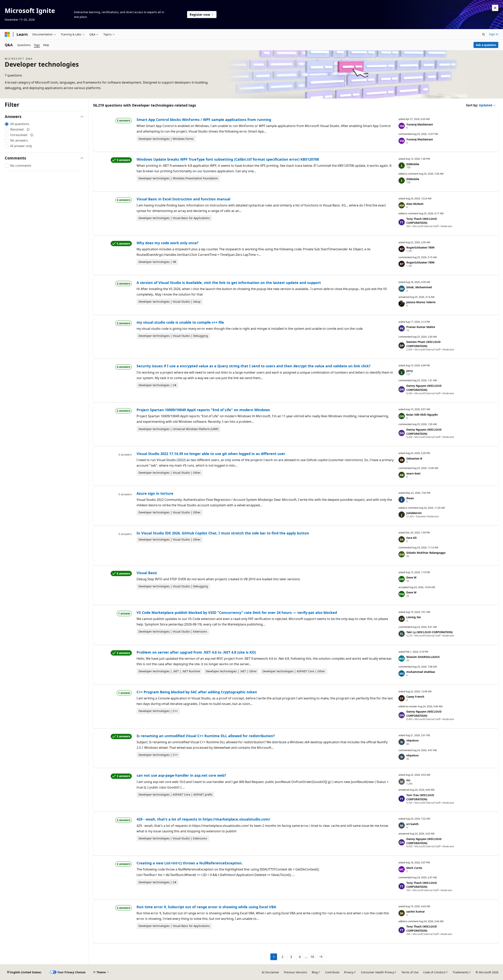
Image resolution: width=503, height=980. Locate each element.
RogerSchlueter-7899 (420, 247)
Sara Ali (411, 538)
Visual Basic (147, 572)
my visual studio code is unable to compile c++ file (180, 322)
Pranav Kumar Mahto (420, 327)
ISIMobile (412, 164)
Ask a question (486, 45)
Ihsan (410, 498)
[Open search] (483, 34)
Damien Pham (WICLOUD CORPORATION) (423, 344)
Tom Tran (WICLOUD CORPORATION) (420, 797)
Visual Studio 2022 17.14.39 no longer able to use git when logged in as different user (211, 453)
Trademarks (460, 972)
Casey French (415, 696)
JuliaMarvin (414, 513)
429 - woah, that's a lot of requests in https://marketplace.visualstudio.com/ (203, 819)
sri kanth (412, 824)
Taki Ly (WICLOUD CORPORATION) (429, 632)
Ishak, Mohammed (419, 287)
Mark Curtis (414, 868)
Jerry (409, 371)
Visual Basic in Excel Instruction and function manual (183, 199)
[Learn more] (28, 129)
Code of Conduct (434, 972)
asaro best (413, 473)
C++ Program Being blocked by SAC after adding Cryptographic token (197, 692)
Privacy (348, 972)
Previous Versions (295, 972)
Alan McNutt (414, 204)
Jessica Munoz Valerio (421, 302)
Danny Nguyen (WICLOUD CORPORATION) (424, 388)
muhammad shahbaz (420, 672)
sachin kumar (415, 911)
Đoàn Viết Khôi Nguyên (422, 414)
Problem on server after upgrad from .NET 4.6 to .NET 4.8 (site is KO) (196, 652)
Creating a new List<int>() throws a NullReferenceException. (190, 863)
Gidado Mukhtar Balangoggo (426, 552)
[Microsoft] (7, 34)
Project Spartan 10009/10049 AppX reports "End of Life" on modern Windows (203, 409)
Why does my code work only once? (168, 242)
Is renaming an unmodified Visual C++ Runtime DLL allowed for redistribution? (206, 735)
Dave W (411, 577)
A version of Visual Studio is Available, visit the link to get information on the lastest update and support (229, 282)
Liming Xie (413, 617)
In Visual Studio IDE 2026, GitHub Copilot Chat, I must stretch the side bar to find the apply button (223, 533)
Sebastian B (414, 458)
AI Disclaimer (270, 972)
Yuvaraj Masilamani (419, 124)
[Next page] (320, 956)
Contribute (332, 972)
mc (408, 780)
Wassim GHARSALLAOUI (423, 657)
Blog (315, 972)
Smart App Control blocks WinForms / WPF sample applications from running (204, 119)
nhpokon (412, 740)
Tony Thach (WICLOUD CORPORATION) (421, 221)
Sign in (493, 34)
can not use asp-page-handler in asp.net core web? (181, 775)
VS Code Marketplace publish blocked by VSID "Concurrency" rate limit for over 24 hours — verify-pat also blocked (237, 612)
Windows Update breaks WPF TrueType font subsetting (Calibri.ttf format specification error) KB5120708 (228, 159)
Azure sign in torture (155, 493)
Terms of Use (410, 972)
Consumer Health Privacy (377, 972)
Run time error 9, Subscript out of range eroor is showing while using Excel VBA (206, 906)
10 (312, 957)
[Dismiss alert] (495, 8)
